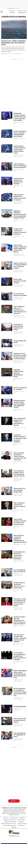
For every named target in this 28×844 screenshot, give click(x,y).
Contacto (5, 818)
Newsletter (22, 818)
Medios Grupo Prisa (14, 836)
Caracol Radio (5, 12)
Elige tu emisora (22, 12)
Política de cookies (22, 823)
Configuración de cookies (9, 825)
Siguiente (13, 801)
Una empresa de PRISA (14, 832)
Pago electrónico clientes (9, 819)
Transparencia (21, 825)
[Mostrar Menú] (1, 11)
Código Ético (14, 827)
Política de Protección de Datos (8, 823)
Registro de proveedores (10, 821)
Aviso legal (20, 821)
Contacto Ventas (14, 818)
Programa (12, 12)
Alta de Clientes (21, 819)
